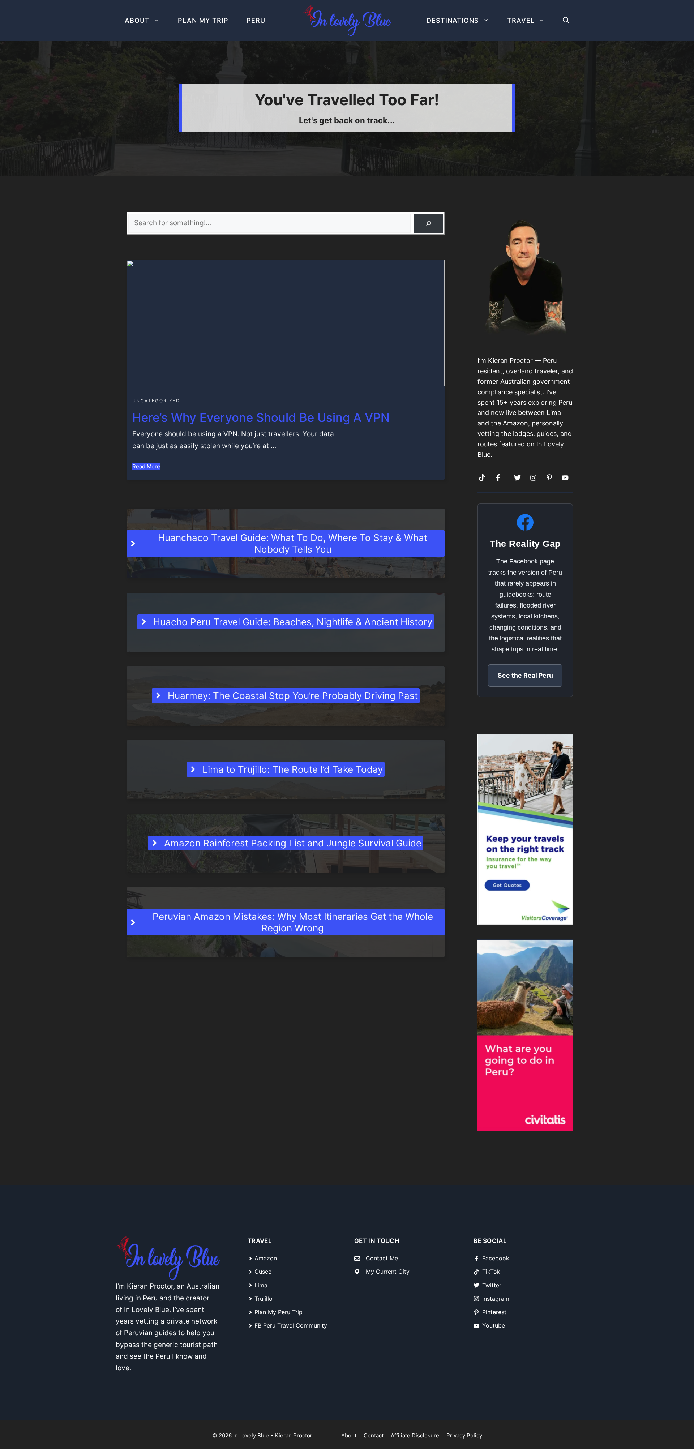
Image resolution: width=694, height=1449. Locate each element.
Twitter (491, 1285)
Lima (260, 1285)
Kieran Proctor (293, 1435)
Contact (374, 1435)
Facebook (495, 1258)
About (137, 20)
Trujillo (263, 1298)
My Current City (388, 1271)
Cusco (263, 1271)
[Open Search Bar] (566, 20)
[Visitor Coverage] (525, 829)
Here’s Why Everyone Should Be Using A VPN (261, 417)
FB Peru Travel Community (290, 1325)
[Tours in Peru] (525, 1035)
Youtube (493, 1325)
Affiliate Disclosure (415, 1435)
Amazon (265, 1258)
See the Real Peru (525, 675)
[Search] (428, 223)
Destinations (453, 20)
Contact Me (382, 1258)
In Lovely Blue (251, 1435)
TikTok (491, 1271)
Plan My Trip (203, 20)
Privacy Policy (464, 1435)
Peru (256, 20)
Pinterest (494, 1312)
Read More (146, 466)
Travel (521, 20)
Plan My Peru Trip (278, 1312)
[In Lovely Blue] (347, 20)
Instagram (495, 1298)
